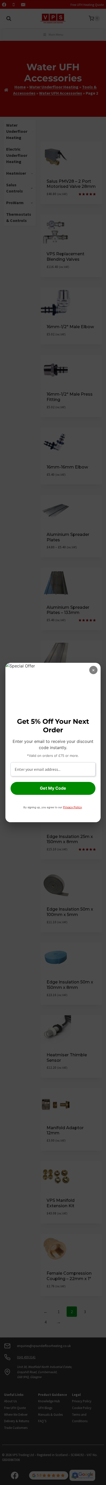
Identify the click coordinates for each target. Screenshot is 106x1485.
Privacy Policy (72, 807)
